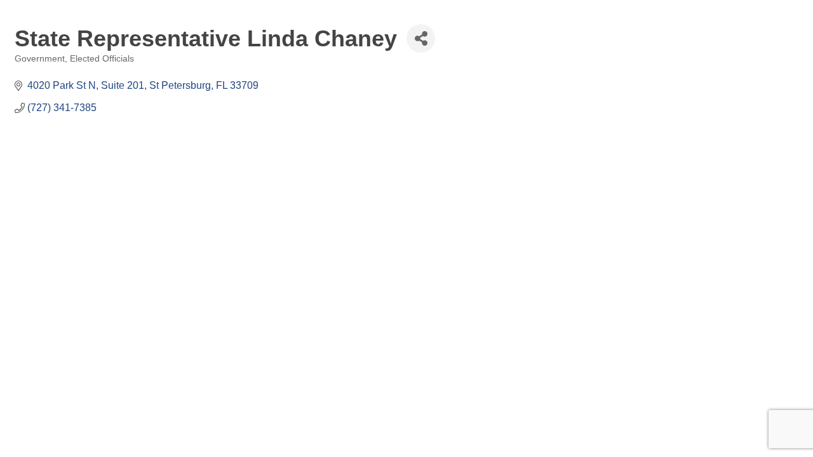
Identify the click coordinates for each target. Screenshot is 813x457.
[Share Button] (420, 38)
